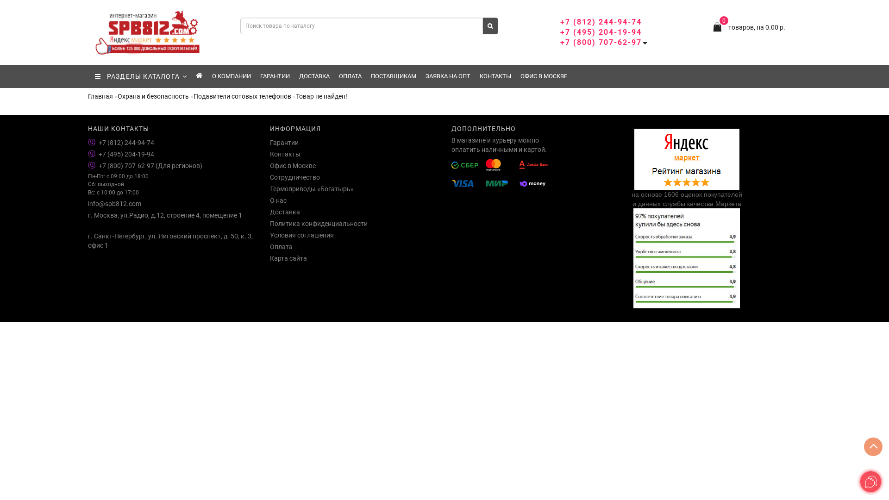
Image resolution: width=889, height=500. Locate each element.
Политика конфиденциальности (319, 223)
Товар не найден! (321, 96)
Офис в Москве (543, 76)
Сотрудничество (295, 177)
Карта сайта (288, 258)
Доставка (314, 76)
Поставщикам (393, 76)
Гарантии (275, 76)
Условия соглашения (302, 235)
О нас (278, 200)
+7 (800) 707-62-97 (601, 42)
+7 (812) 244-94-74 (601, 22)
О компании (231, 76)
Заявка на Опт (448, 76)
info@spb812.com (114, 203)
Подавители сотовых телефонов (242, 96)
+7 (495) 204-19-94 (601, 32)
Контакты (495, 76)
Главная (100, 96)
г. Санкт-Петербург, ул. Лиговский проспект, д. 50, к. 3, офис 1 (170, 240)
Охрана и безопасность (153, 96)
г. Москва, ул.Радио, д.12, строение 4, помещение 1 (165, 215)
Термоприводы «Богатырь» (312, 189)
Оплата (350, 76)
